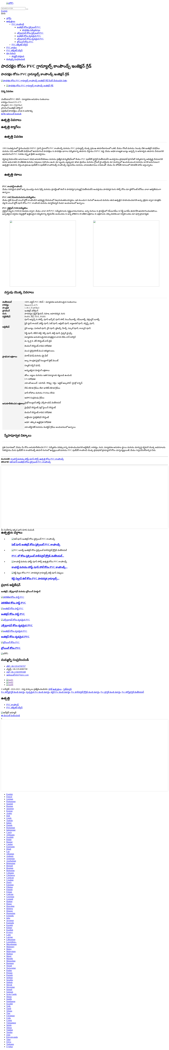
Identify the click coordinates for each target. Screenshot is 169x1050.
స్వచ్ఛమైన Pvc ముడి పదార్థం (38, 692)
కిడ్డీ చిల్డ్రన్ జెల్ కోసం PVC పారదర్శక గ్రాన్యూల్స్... (35, 578)
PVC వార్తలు (11, 47)
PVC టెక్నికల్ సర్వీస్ (20, 45)
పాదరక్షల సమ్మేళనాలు (31, 30)
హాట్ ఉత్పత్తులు (55, 689)
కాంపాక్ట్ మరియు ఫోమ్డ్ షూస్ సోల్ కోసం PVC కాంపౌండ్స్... (39, 567)
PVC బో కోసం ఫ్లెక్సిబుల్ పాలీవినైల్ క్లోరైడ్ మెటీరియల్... (38, 555)
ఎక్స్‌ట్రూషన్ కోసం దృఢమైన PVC (30, 39)
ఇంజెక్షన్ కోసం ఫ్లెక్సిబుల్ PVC (29, 27)
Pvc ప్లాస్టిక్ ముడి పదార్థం (111, 692)
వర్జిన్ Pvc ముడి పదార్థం (60, 692)
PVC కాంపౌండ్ (18, 24)
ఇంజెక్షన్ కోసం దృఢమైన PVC (29, 36)
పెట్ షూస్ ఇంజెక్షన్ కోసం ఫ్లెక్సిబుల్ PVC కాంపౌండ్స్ (30, 462)
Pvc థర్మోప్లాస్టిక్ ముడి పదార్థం (13, 692)
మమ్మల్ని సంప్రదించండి (15, 59)
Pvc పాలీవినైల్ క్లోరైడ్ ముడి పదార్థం (85, 692)
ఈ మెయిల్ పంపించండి (10, 715)
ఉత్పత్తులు (10, 21)
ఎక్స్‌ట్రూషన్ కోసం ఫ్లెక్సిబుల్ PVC (30, 33)
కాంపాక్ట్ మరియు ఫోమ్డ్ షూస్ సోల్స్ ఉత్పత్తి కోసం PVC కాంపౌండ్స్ (37, 459)
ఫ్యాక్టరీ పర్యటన (18, 56)
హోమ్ (8, 18)
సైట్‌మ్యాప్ (67, 689)
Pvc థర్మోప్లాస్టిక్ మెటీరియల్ (133, 692)
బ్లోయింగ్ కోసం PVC (25, 42)
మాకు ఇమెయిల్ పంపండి (11, 114)
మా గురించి (11, 53)
